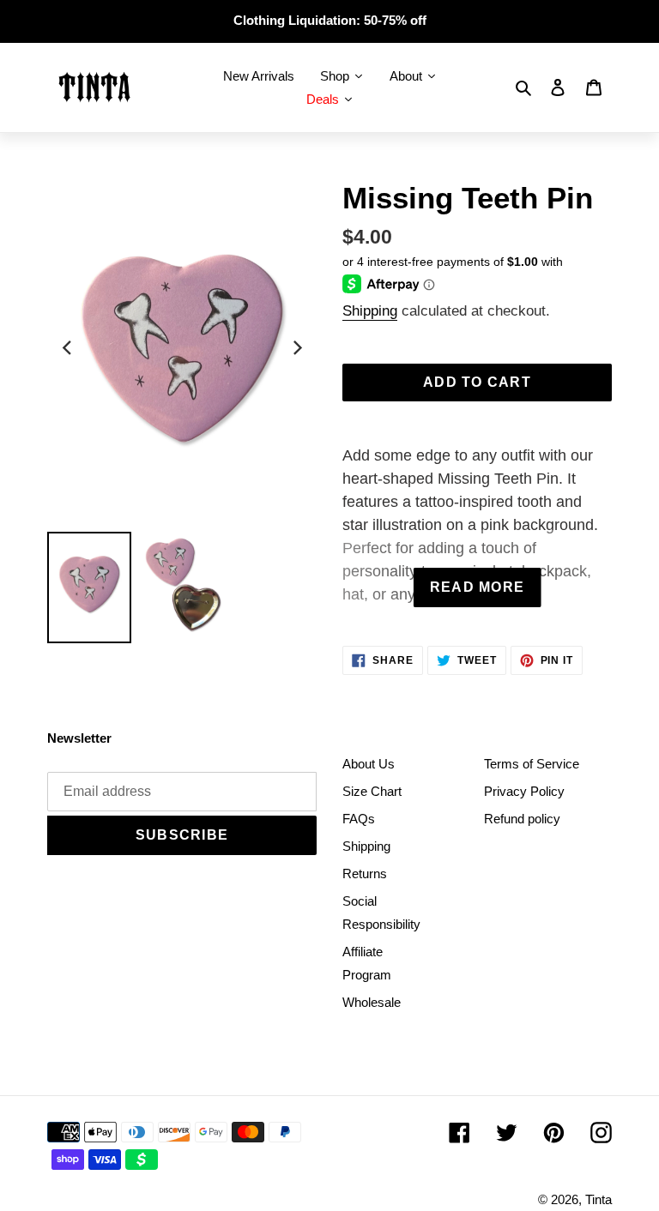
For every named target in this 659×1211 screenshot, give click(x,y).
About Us (368, 763)
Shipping (369, 311)
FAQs (358, 818)
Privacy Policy (524, 791)
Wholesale (371, 1002)
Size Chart (372, 791)
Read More (477, 587)
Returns (364, 873)
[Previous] (68, 348)
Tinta (598, 1199)
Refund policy (522, 818)
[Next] (296, 348)
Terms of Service (531, 763)
